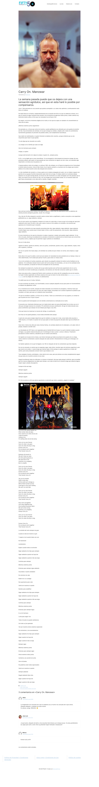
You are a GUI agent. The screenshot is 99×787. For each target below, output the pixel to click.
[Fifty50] (27, 4)
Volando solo (69, 4)
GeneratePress (56, 769)
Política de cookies (75, 757)
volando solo (23, 685)
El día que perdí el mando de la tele (28, 688)
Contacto (77, 4)
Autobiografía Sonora (52, 4)
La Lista (61, 4)
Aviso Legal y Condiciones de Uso (48, 757)
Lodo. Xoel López (24, 687)
